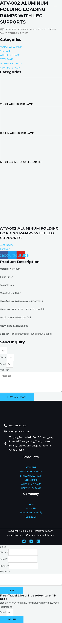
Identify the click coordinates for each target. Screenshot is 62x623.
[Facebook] (24, 541)
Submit (11, 590)
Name (3, 357)
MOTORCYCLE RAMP (31, 471)
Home (31, 504)
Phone (4, 566)
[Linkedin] (38, 541)
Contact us (31, 516)
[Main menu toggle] (55, 6)
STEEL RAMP (31, 479)
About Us (31, 508)
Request (5, 571)
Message (5, 369)
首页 (2, 29)
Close (3, 546)
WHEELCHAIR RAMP (31, 484)
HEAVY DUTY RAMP (31, 488)
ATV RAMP (11, 29)
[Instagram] (31, 541)
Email (3, 364)
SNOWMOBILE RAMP (31, 475)
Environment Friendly (31, 512)
